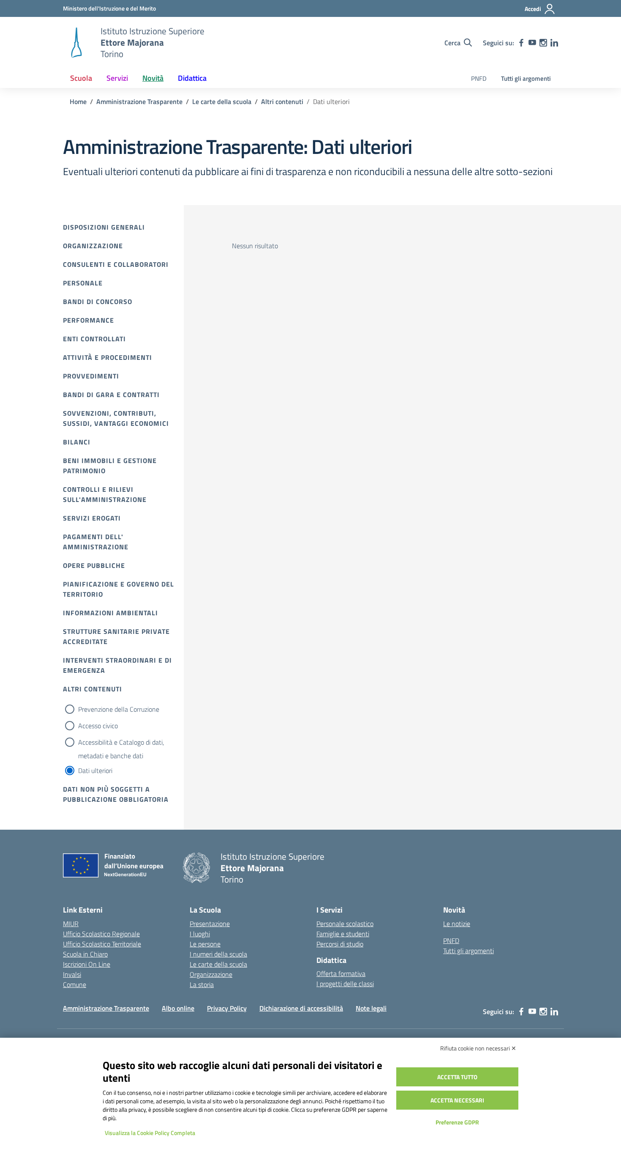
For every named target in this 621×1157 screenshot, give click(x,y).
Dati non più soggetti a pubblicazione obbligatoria (116, 794)
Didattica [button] (192, 78)
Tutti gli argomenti (526, 78)
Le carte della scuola (218, 964)
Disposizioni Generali (104, 227)
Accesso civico (98, 726)
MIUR (71, 923)
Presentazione (210, 923)
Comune (74, 984)
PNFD (479, 78)
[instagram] (543, 43)
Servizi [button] (117, 78)
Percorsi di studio (339, 944)
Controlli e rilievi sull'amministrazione (105, 494)
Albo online (178, 1008)
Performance (88, 320)
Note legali (371, 1008)
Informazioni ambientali (110, 613)
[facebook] (521, 43)
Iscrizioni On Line (86, 964)
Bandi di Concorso (97, 301)
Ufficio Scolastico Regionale (101, 934)
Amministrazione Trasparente (106, 1008)
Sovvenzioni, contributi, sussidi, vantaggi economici (116, 418)
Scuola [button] (81, 78)
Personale (83, 283)
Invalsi (72, 974)
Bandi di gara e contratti (111, 394)
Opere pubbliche (94, 565)
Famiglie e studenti (342, 934)
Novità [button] (152, 78)
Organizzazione (93, 246)
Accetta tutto (457, 1076)
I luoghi (200, 934)
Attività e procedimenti (107, 357)
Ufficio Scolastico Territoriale (102, 944)
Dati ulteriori (95, 770)
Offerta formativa (340, 973)
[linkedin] (554, 43)
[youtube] (532, 43)
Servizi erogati (92, 518)
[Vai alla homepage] (76, 42)
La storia (202, 984)
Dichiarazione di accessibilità (301, 1008)
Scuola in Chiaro (85, 954)
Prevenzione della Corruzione (118, 709)
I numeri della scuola (218, 954)
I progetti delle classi (345, 984)
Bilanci (76, 442)
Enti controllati (94, 339)
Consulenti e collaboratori (116, 264)
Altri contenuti (92, 689)
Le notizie (456, 923)
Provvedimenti (91, 376)
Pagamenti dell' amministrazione (95, 542)
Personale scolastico (344, 923)
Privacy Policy (227, 1008)
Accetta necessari (457, 1100)
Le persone (205, 944)
